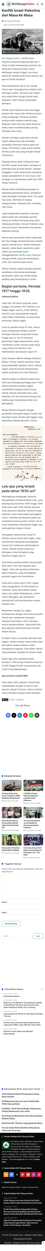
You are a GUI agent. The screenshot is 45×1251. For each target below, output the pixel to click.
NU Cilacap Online (10, 58)
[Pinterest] (25, 715)
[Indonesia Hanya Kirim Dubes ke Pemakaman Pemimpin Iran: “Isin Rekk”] (33, 839)
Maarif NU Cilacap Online (11, 1187)
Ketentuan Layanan (34, 1243)
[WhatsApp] (31, 715)
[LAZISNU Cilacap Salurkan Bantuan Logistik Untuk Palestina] (33, 785)
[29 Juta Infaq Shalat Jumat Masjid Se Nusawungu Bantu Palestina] (33, 812)
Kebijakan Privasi (19, 1243)
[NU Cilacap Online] (20, 4)
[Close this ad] (43, 1242)
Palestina (21, 689)
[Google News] (22, 705)
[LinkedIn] (19, 715)
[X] (14, 715)
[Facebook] (8, 715)
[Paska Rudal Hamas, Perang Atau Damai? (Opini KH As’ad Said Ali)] (12, 812)
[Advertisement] (22, 747)
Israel (12, 700)
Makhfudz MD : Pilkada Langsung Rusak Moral (22, 1123)
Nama (5, 902)
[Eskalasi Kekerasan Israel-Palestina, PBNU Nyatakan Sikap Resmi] (12, 785)
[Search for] (42, 5)
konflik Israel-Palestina (30, 255)
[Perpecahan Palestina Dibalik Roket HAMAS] (12, 839)
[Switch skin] (38, 5)
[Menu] (3, 5)
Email (4, 912)
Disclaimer (8, 1243)
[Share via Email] (37, 715)
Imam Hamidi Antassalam (12, 21)
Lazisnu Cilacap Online (30, 1187)
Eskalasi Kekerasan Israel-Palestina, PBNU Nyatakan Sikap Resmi (11, 795)
